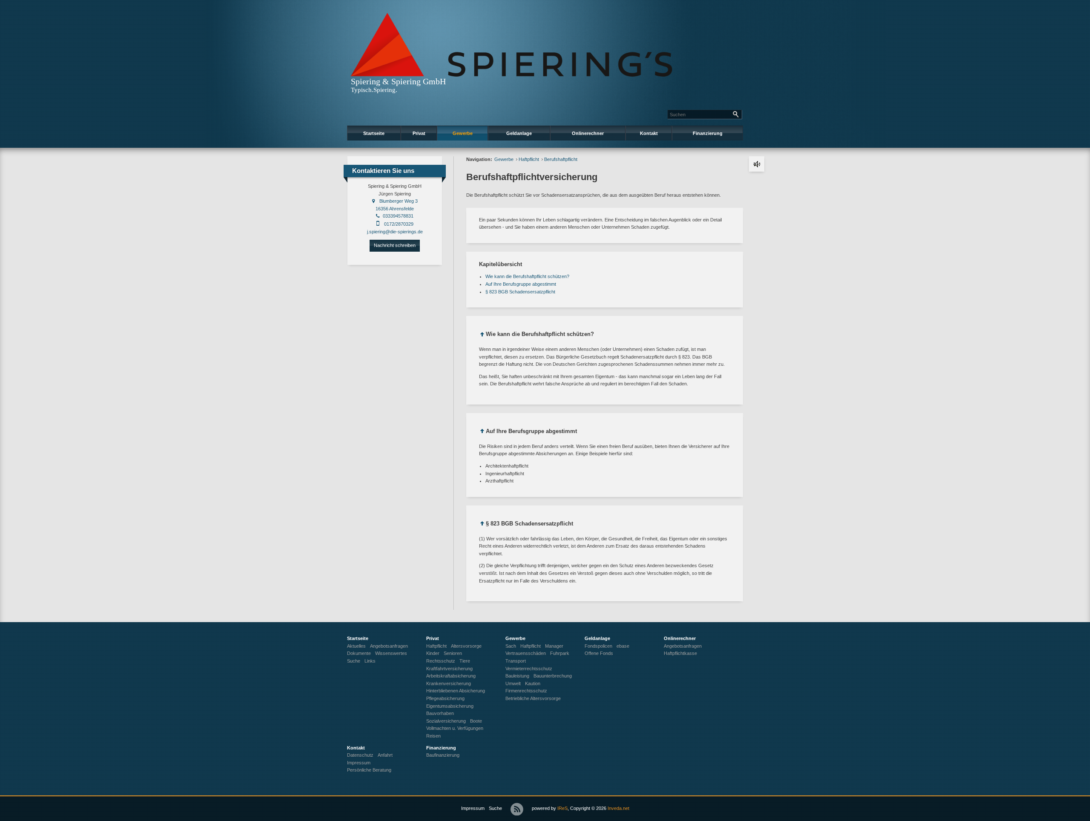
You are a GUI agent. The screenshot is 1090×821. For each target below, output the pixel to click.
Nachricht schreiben (395, 245)
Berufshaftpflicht (560, 159)
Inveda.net (618, 808)
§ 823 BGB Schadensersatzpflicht (520, 291)
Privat (419, 133)
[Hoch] (482, 336)
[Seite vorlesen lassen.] (756, 164)
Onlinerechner (588, 133)
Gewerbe (463, 133)
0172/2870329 (398, 224)
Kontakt (649, 133)
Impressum (473, 808)
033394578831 (398, 215)
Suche (495, 808)
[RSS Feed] (517, 809)
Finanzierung (708, 133)
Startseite (373, 133)
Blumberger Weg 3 (398, 201)
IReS (562, 808)
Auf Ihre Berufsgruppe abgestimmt (520, 284)
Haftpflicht (529, 159)
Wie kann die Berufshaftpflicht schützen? (527, 276)
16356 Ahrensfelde (395, 208)
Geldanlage (519, 133)
